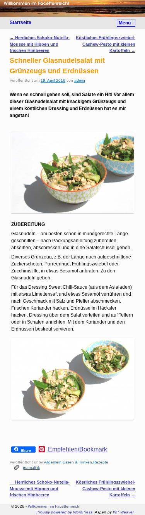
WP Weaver (123, 512)
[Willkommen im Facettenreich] (72, 8)
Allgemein (52, 462)
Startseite (20, 22)
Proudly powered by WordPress (64, 512)
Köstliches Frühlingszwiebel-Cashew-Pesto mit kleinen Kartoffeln (105, 43)
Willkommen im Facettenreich (53, 506)
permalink (31, 467)
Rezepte (100, 462)
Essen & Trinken (77, 462)
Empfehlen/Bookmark (77, 449)
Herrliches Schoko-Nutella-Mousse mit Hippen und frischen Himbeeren (40, 43)
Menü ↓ (126, 23)
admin (79, 80)
